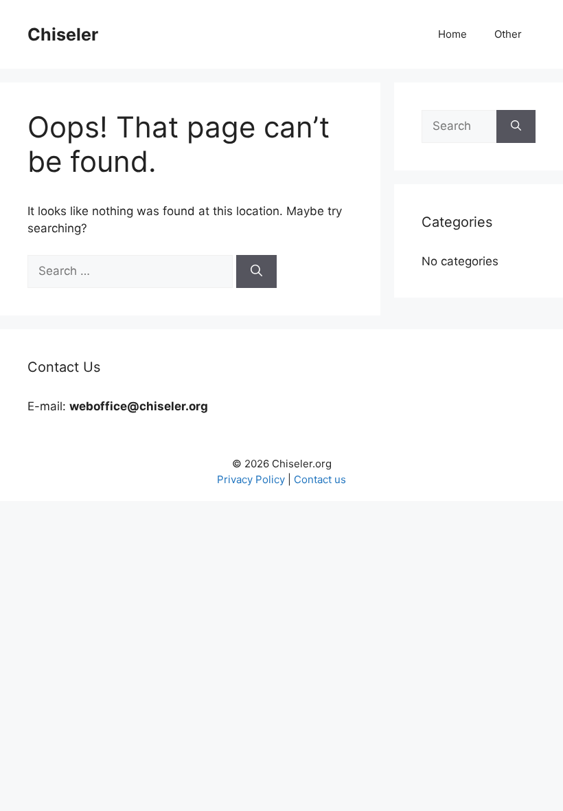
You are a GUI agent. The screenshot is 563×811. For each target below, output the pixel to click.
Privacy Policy (251, 479)
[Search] (256, 271)
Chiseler (62, 34)
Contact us (320, 479)
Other (508, 34)
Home (452, 34)
